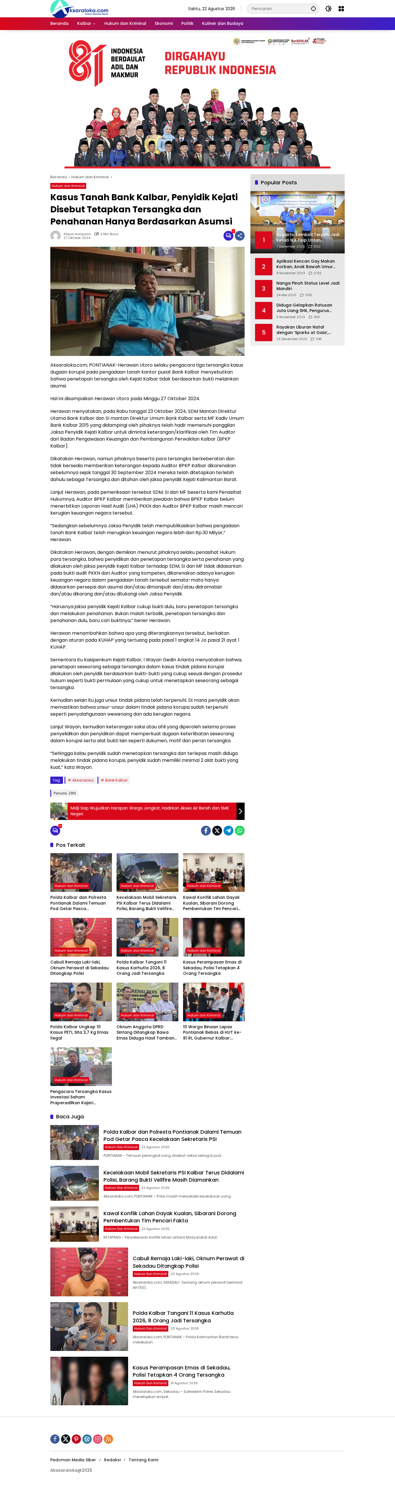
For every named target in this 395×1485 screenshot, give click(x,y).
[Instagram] (97, 1439)
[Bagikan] (240, 236)
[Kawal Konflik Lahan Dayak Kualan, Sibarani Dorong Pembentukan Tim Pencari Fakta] (214, 872)
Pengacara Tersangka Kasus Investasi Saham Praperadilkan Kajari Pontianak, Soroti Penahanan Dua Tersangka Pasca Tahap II (81, 1097)
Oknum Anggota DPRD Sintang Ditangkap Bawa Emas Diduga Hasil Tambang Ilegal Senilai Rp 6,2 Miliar (147, 1032)
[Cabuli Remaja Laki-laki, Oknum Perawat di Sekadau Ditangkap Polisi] (81, 937)
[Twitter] (217, 831)
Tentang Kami (143, 1460)
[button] (313, 8)
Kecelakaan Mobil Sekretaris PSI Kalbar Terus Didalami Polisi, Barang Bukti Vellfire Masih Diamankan (146, 903)
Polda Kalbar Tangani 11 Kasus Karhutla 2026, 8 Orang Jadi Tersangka (142, 967)
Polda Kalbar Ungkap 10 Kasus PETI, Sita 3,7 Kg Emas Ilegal (79, 1032)
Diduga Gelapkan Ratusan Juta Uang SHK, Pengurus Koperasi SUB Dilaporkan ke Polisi (305, 308)
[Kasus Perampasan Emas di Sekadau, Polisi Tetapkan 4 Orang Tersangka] (214, 937)
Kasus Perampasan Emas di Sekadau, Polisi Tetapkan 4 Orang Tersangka (212, 967)
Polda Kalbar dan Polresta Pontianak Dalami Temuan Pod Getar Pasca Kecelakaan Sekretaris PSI (78, 903)
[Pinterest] (76, 1439)
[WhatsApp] (240, 831)
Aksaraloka (83, 780)
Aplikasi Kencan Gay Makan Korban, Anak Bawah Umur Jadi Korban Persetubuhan (305, 264)
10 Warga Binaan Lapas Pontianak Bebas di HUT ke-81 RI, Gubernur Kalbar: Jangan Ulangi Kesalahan (212, 1032)
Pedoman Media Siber (73, 1460)
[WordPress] (87, 1439)
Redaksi (112, 1460)
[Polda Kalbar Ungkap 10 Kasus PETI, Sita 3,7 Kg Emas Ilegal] (81, 1002)
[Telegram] (228, 831)
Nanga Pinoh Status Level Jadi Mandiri (307, 286)
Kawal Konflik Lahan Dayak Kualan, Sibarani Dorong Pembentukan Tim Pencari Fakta (211, 903)
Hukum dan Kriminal (68, 185)
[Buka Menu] (341, 8)
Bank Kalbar (116, 780)
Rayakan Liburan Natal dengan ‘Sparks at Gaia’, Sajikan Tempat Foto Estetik (305, 330)
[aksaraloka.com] (79, 8)
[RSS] (108, 1439)
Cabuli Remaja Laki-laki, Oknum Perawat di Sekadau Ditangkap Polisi (79, 967)
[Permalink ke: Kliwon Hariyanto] (57, 236)
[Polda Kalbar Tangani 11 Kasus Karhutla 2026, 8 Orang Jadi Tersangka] (147, 937)
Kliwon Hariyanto (77, 234)
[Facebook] (206, 831)
